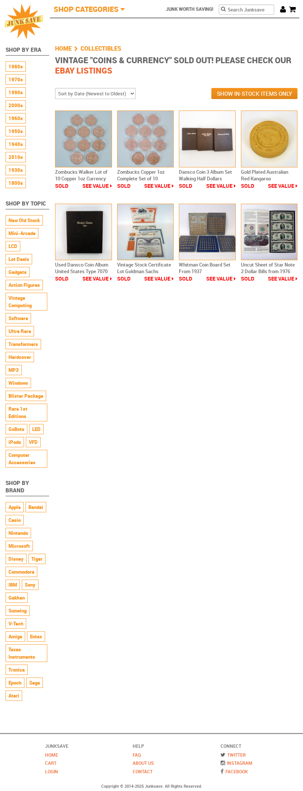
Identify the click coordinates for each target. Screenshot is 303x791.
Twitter (236, 755)
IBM (12, 584)
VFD (33, 442)
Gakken (16, 597)
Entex (36, 636)
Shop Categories (86, 9)
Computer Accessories (21, 459)
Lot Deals (18, 259)
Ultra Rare (19, 331)
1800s (15, 183)
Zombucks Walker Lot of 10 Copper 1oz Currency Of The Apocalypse (81, 179)
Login (51, 771)
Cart (294, 8)
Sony (30, 584)
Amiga (15, 636)
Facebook (236, 771)
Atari (13, 695)
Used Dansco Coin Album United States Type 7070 (81, 268)
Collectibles (101, 48)
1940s (15, 144)
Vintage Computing (20, 302)
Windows (18, 383)
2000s (15, 105)
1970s (15, 79)
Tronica (16, 669)
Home (63, 48)
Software (18, 318)
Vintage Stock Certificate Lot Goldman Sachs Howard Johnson (144, 271)
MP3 (13, 370)
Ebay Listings (83, 70)
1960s (15, 118)
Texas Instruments (21, 653)
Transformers (23, 344)
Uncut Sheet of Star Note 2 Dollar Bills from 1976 (268, 268)
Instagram (239, 763)
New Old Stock (24, 220)
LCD (12, 246)
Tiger (36, 559)
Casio (14, 520)
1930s (15, 170)
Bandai (35, 507)
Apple (14, 507)
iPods (14, 442)
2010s (15, 157)
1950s (15, 131)
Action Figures (24, 285)
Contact (143, 771)
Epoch (14, 682)
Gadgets (17, 272)
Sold (61, 185)
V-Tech (15, 623)
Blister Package (25, 396)
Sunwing (17, 610)
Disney (16, 559)
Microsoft (19, 546)
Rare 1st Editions (17, 412)
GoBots (16, 429)
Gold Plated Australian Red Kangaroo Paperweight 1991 (264, 179)
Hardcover (19, 357)
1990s (15, 92)
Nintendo (18, 533)
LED (36, 429)
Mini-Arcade (21, 233)
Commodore (21, 571)
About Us (143, 763)
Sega (34, 682)
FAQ (137, 755)
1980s (15, 66)
